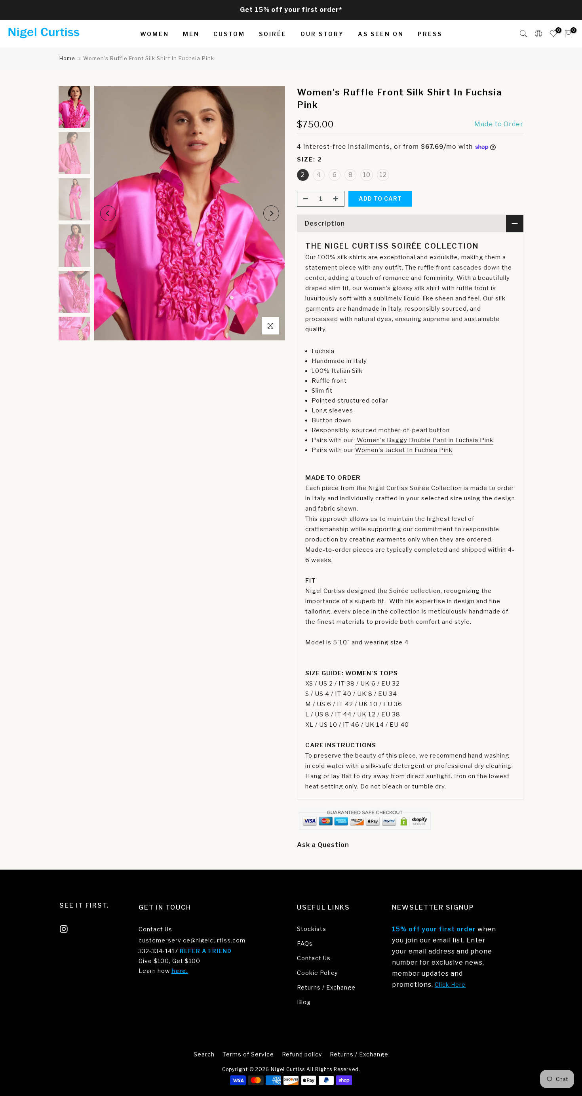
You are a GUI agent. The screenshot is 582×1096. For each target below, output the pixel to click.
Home (67, 58)
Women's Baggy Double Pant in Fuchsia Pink (424, 440)
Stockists (311, 928)
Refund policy (302, 1054)
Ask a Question (323, 845)
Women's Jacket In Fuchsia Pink (404, 450)
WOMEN (154, 33)
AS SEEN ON (381, 33)
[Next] (271, 213)
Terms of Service (248, 1054)
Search (204, 1054)
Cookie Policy (317, 972)
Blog (304, 1002)
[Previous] (108, 213)
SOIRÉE (273, 33)
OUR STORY (322, 33)
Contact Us (155, 929)
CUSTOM (229, 33)
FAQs (305, 943)
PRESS (430, 33)
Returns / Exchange (326, 987)
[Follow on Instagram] (63, 929)
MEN (191, 33)
